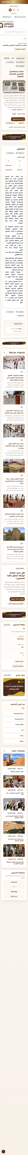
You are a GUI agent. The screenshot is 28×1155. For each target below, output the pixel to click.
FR (18, 10)
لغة (22, 730)
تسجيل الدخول (14, 6)
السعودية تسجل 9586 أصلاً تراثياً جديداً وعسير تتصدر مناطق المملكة (15, 549)
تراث (13, 58)
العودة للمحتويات (20, 49)
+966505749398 (5, 2)
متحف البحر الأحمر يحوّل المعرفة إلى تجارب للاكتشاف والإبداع (14, 445)
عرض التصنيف (19, 661)
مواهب (21, 741)
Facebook (14, 882)
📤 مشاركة (8, 165)
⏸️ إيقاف (21, 123)
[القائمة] (25, 38)
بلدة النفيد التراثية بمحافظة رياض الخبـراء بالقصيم (14, 515)
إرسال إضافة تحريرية (17, 599)
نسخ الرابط (14, 896)
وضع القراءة (8, 170)
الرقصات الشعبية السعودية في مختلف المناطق (14, 817)
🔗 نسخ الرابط (10, 123)
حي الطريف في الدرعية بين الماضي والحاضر (15, 840)
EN (14, 10)
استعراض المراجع (18, 666)
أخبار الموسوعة (19, 719)
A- (8, 161)
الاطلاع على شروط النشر (16, 604)
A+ (19, 161)
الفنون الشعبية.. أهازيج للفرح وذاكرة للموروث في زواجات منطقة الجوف (15, 377)
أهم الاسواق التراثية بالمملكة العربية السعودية (14, 863)
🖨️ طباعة (19, 170)
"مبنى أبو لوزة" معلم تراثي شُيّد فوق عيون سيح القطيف (14, 411)
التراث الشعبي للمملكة (17, 772)
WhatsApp (14, 892)
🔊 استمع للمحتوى (18, 119)
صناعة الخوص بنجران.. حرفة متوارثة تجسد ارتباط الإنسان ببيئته (14, 481)
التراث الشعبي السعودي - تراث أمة (14, 794)
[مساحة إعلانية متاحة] (14, 137)
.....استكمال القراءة (18, 110)
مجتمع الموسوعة (18, 713)
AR (10, 10)
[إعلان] (14, 687)
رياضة (21, 736)
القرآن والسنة (19, 724)
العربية (14, 114)
